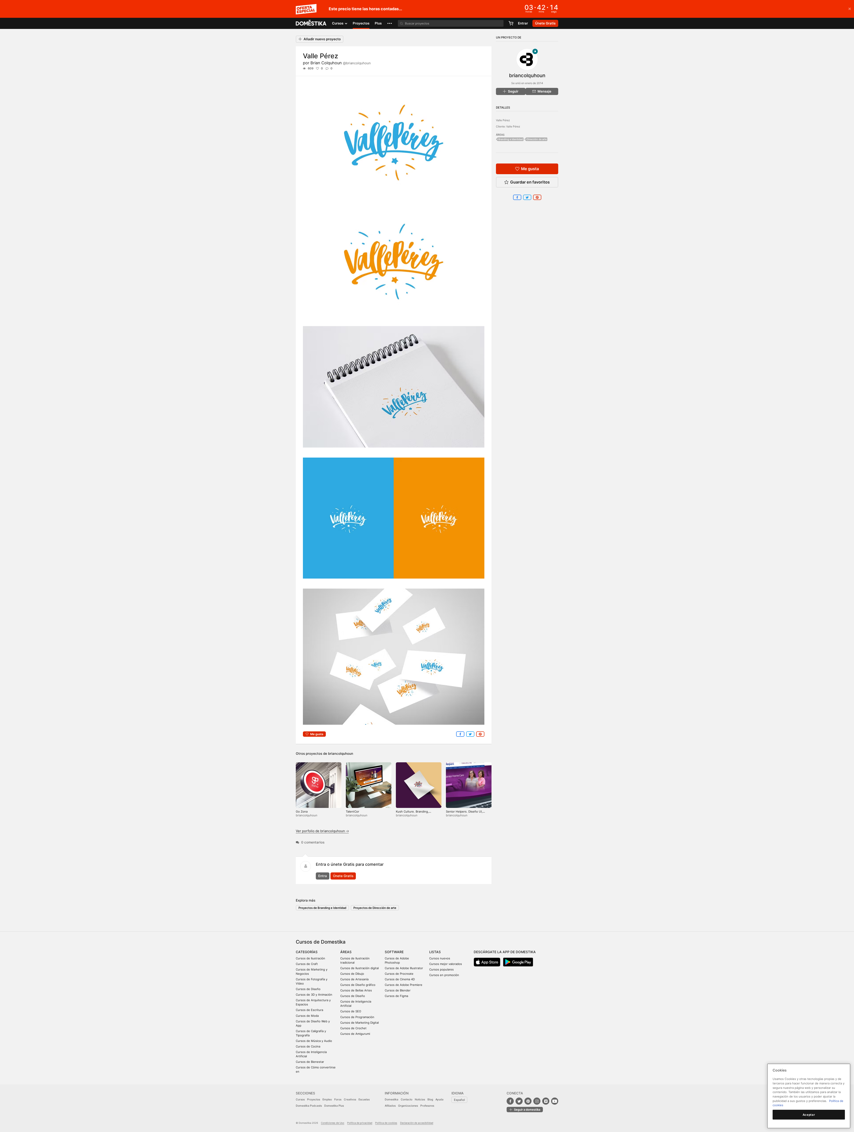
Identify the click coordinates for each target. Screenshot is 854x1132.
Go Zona (302, 811)
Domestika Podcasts (309, 1105)
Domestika (391, 1099)
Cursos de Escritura (309, 1010)
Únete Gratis (343, 876)
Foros (337, 1099)
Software (394, 952)
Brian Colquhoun (340, 63)
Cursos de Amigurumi (355, 1033)
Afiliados (390, 1105)
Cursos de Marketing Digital (359, 1022)
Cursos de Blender (398, 990)
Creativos (350, 1099)
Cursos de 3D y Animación (314, 994)
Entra (322, 876)
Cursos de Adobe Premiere (403, 985)
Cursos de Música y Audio (314, 1041)
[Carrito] (510, 23)
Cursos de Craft (307, 964)
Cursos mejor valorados (445, 964)
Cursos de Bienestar (310, 1061)
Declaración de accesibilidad (416, 1122)
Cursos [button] (338, 23)
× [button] (849, 8)
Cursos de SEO (350, 1011)
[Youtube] (554, 1101)
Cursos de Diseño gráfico (357, 985)
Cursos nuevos (439, 958)
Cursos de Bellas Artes (356, 990)
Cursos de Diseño (308, 989)
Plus (378, 23)
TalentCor (352, 811)
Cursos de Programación (357, 1017)
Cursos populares (441, 969)
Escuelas (364, 1099)
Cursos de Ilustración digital (359, 968)
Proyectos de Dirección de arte (374, 908)
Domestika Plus (334, 1105)
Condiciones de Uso (332, 1122)
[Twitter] (519, 1101)
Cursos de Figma (396, 996)
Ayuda (439, 1099)
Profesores (427, 1105)
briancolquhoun (340, 753)
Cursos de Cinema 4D (400, 979)
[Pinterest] (528, 1101)
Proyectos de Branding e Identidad (322, 908)
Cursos (300, 1099)
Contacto (406, 1099)
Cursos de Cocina (308, 1046)
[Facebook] (510, 1101)
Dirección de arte (537, 139)
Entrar (523, 23)
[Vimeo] (545, 1101)
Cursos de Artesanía (354, 979)
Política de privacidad (359, 1122)
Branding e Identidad (510, 139)
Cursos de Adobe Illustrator (404, 968)
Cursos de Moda (307, 1015)
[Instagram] (536, 1101)
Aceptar (809, 1114)
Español (459, 1100)
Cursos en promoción (444, 975)
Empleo (327, 1099)
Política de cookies (386, 1122)
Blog (430, 1099)
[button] (389, 23)
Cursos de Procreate (399, 973)
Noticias (420, 1099)
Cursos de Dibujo (352, 973)
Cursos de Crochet (353, 1028)
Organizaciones (408, 1105)
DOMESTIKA (311, 23)
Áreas (346, 952)
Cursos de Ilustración (310, 958)
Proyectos (361, 23)
